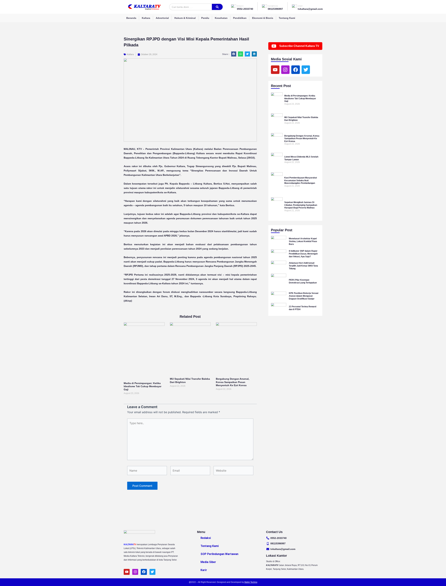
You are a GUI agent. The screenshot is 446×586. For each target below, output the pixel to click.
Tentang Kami (287, 18)
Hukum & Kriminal (185, 18)
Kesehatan (221, 18)
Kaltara (146, 18)
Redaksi (206, 538)
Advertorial (162, 18)
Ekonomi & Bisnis (262, 18)
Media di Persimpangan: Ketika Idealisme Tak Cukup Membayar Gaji (142, 386)
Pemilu (205, 18)
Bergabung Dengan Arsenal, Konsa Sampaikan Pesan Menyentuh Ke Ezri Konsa (232, 381)
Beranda (131, 18)
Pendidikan (240, 18)
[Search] (217, 7)
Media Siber (208, 562)
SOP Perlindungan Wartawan (219, 554)
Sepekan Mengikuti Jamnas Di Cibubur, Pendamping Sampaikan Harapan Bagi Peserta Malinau (300, 205)
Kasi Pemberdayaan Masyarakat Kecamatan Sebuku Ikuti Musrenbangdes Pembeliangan (300, 180)
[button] (233, 54)
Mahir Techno (250, 582)
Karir (204, 570)
